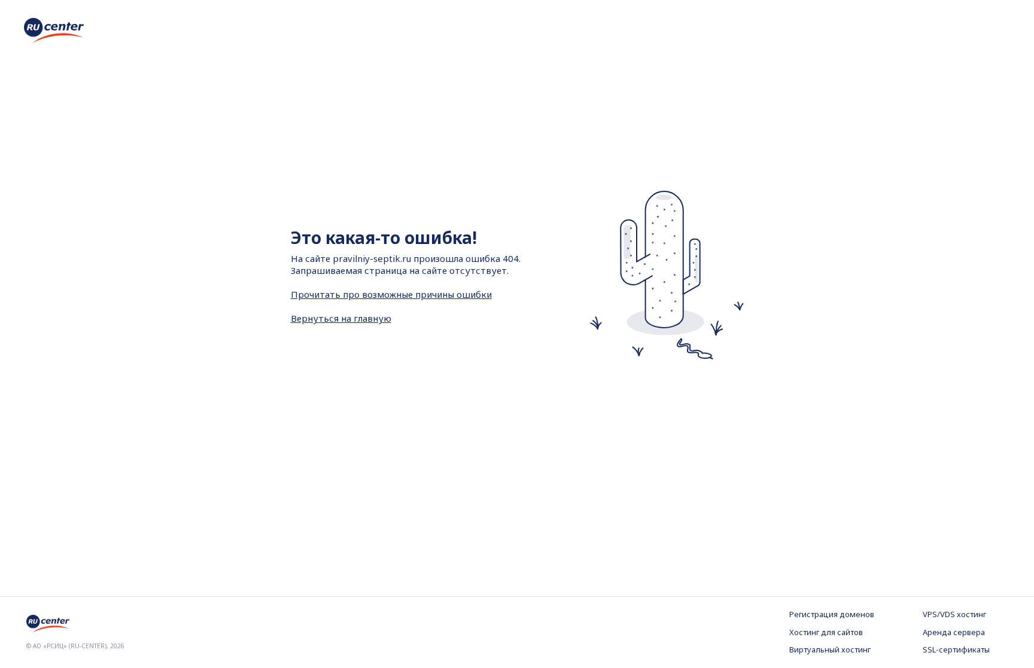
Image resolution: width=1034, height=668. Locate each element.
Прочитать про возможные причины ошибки (391, 294)
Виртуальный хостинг (830, 649)
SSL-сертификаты (956, 649)
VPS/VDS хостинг (954, 614)
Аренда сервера (954, 632)
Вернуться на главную (341, 318)
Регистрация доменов (831, 614)
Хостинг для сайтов (826, 632)
